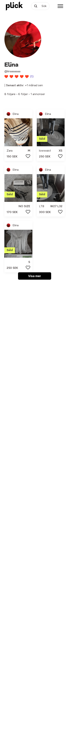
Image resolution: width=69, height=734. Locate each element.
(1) (31, 76)
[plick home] (14, 6)
